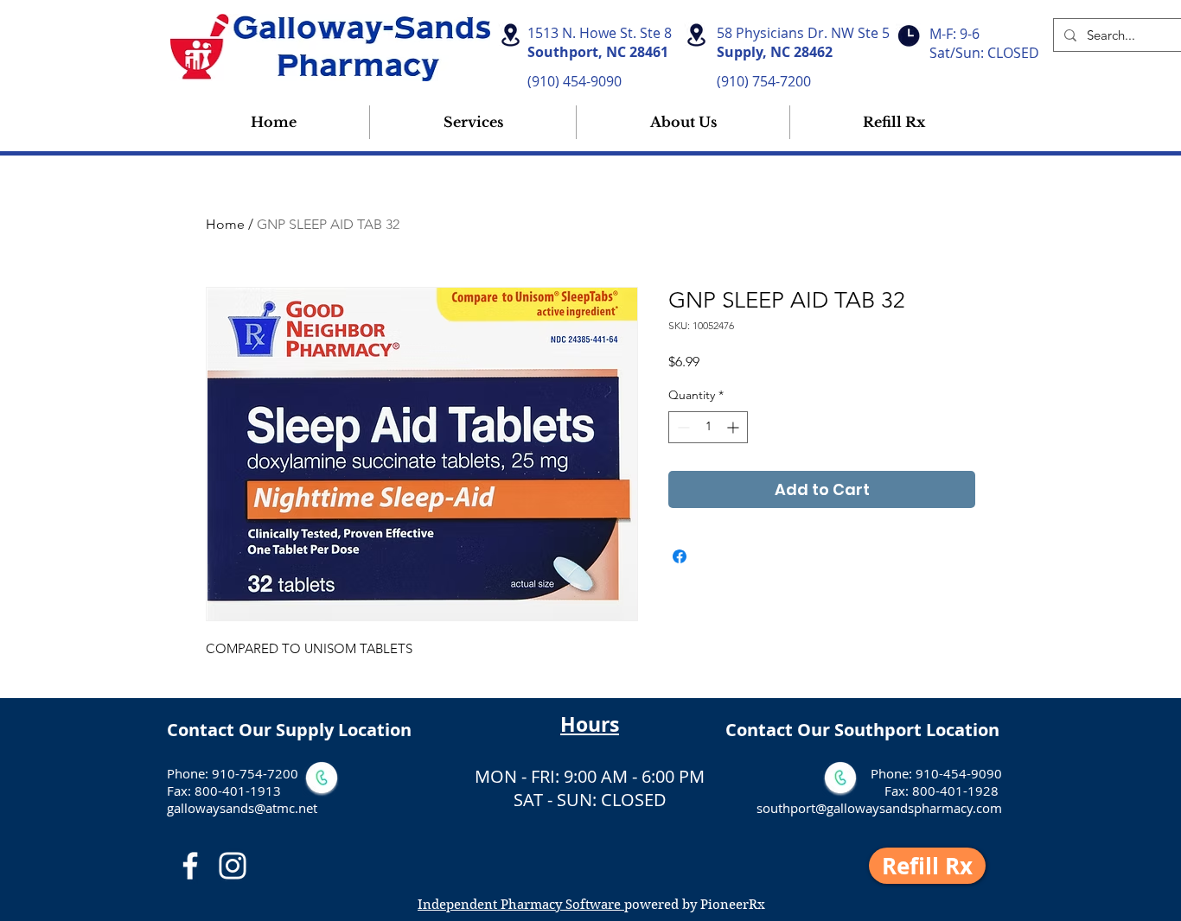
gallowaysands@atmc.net (242, 807)
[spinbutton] (708, 427)
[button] (683, 122)
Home (225, 224)
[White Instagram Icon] (232, 866)
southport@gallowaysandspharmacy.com (879, 807)
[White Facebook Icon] (190, 866)
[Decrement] (682, 427)
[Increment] (734, 427)
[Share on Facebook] (679, 556)
